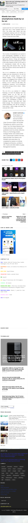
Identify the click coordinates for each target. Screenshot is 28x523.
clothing (22, 475)
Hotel (19, 471)
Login (3, 473)
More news (3, 445)
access (3, 475)
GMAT (9, 471)
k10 (21, 10)
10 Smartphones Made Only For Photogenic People (13, 179)
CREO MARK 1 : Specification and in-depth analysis (13, 193)
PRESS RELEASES (5, 487)
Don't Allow (16, 8)
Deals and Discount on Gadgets (8, 491)
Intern (23, 471)
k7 (24, 10)
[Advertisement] (14, 314)
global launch (9, 477)
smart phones (13, 11)
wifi (2, 479)
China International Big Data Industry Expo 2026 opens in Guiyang (17, 422)
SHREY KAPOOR (18, 113)
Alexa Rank (9, 466)
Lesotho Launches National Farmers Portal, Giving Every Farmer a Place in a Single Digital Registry (17, 417)
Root (7, 473)
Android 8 (4, 468)
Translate (12, 407)
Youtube (22, 473)
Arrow (9, 468)
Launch (3, 11)
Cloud (14, 468)
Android (21, 466)
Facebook (4, 471)
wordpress (7, 479)
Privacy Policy (4, 494)
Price (8, 11)
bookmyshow (16, 475)
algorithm (9, 475)
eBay (3, 477)
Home (3, 10)
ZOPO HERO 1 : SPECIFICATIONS (10, 207)
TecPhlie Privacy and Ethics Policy (9, 489)
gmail (15, 477)
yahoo (13, 479)
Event (13, 10)
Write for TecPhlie (5, 493)
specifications (21, 11)
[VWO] (5, 8)
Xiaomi (16, 473)
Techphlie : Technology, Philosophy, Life (14, 510)
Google (14, 471)
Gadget (17, 10)
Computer (20, 468)
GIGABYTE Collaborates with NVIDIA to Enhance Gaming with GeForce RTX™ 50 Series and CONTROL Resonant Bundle (18, 429)
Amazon (15, 466)
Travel (11, 473)
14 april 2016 (8, 10)
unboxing (21, 477)
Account (3, 466)
